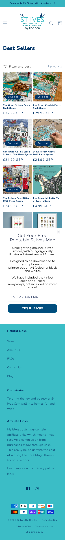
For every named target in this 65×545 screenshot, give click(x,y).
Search (11, 341)
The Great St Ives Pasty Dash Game (16, 107)
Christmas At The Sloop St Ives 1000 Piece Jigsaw (17, 153)
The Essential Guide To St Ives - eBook (46, 199)
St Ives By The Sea (27, 520)
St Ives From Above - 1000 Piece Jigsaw (45, 153)
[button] (5, 23)
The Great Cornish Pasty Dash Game (47, 107)
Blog (10, 376)
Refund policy (49, 520)
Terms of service (44, 526)
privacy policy (44, 468)
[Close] (58, 232)
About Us (13, 350)
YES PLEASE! (32, 308)
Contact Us (14, 367)
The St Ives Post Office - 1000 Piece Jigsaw (17, 199)
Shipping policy (34, 531)
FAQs (10, 358)
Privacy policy (23, 526)
